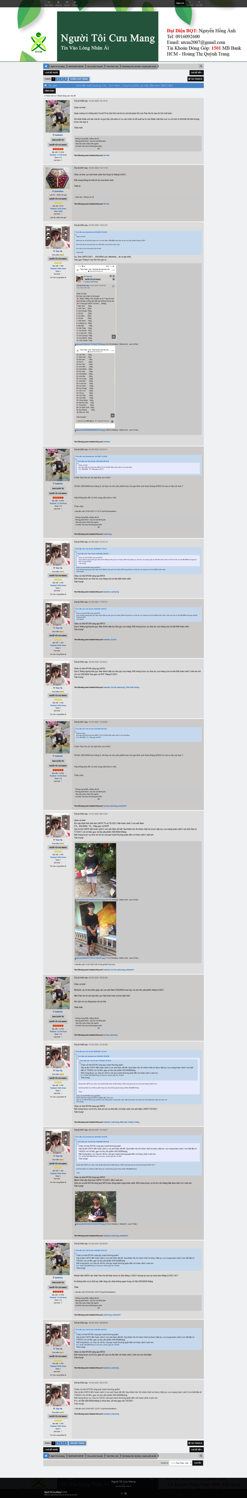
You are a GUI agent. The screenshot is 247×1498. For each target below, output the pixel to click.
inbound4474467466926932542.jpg (90, 900)
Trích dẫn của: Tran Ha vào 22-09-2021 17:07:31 (91, 549)
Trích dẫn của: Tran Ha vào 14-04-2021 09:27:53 (95, 1061)
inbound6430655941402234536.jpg (90, 1224)
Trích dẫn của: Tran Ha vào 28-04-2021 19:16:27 (91, 1051)
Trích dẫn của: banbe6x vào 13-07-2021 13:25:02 (91, 456)
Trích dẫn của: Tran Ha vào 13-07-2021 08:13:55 (93, 461)
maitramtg (108, 534)
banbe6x (59, 135)
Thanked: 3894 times (58, 269)
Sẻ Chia (106, 155)
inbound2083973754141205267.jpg (90, 958)
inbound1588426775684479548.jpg (90, 344)
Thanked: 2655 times (58, 209)
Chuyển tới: (165, 1463)
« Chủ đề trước (51, 73)
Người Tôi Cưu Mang (52, 1492)
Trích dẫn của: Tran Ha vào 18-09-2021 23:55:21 (93, 554)
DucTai (113, 639)
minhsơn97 (122, 806)
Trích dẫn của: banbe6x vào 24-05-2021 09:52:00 (91, 232)
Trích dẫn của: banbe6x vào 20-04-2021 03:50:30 (93, 1056)
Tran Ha (59, 251)
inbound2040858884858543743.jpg (90, 430)
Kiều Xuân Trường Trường (129, 1122)
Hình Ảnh (49, 91)
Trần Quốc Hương (132, 687)
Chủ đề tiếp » (196, 73)
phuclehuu (58, 191)
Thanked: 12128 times (58, 155)
